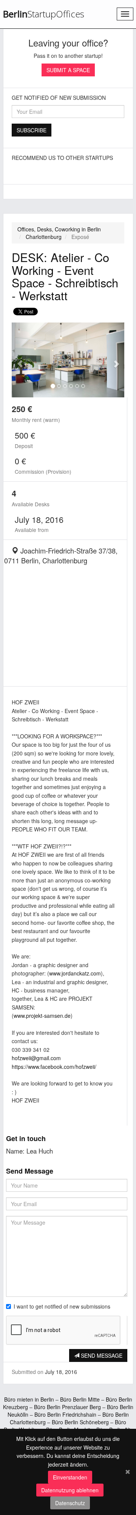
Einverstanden (70, 1477)
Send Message (100, 1355)
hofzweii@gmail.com (36, 1058)
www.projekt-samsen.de (42, 1015)
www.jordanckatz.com (75, 973)
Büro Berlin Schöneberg (80, 1422)
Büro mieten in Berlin (29, 1399)
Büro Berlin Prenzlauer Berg (67, 1407)
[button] (20, 360)
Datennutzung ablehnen (70, 1490)
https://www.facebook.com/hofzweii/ (54, 1066)
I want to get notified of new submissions (62, 1306)
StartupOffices (43, 14)
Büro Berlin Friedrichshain (65, 1414)
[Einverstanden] (127, 1471)
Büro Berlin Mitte (80, 1399)
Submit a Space (68, 70)
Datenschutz (70, 1503)
